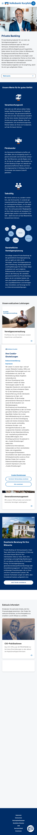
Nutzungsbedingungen (18, 820)
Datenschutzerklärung (12, 361)
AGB (18, 826)
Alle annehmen (18, 484)
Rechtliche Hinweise (18, 823)
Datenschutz (18, 818)
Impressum (18, 815)
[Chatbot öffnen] (30, 828)
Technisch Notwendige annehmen (18, 479)
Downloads (18, 831)
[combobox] (18, 76)
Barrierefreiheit (18, 828)
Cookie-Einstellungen (18, 475)
